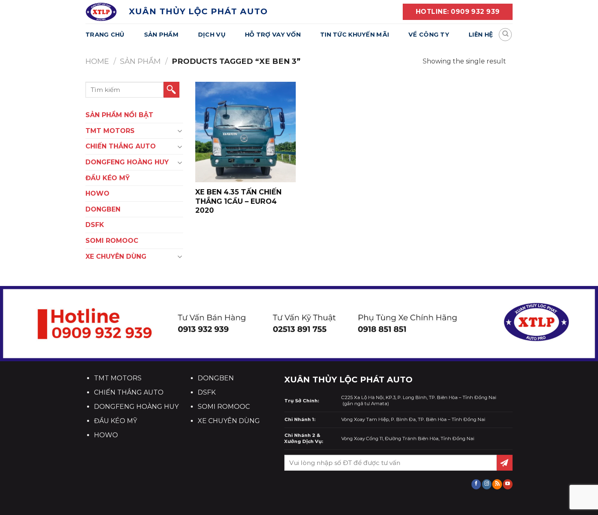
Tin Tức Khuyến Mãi (354, 34)
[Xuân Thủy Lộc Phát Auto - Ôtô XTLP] (101, 11)
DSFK (94, 225)
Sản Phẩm (161, 34)
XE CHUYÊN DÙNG (115, 256)
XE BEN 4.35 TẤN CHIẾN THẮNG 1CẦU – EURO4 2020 (238, 201)
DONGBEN (102, 209)
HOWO (97, 193)
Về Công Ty (428, 34)
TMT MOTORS (118, 378)
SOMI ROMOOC (111, 240)
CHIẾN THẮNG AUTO (120, 146)
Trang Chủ (104, 34)
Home (97, 61)
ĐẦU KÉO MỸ (107, 178)
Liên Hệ (481, 34)
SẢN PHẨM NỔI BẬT (119, 115)
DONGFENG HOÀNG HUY (127, 162)
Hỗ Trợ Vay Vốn (273, 34)
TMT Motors (110, 131)
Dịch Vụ (211, 34)
